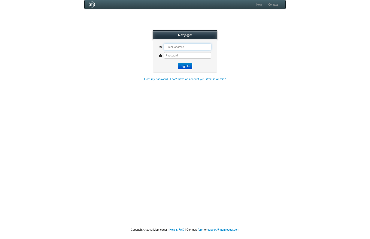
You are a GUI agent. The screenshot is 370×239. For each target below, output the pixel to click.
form (200, 229)
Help (259, 4)
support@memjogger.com (223, 229)
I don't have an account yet (187, 79)
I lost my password (156, 79)
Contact (273, 4)
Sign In (185, 66)
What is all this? (216, 79)
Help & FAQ (176, 229)
